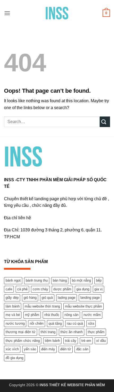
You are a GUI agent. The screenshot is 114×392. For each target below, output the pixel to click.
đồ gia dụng (14, 358)
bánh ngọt (13, 280)
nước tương (15, 323)
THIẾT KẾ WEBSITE (66, 385)
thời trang (48, 332)
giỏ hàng (30, 298)
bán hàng (60, 280)
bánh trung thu (37, 280)
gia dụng (82, 289)
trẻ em (86, 341)
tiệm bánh (52, 341)
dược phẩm (62, 289)
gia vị (98, 289)
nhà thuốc (51, 315)
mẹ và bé (13, 315)
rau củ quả (75, 323)
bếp (99, 280)
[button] (7, 13)
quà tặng (55, 323)
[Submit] (105, 121)
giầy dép (12, 298)
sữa (91, 323)
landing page (90, 298)
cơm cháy (40, 289)
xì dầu (101, 341)
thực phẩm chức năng (23, 341)
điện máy (48, 349)
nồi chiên (36, 323)
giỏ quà (47, 298)
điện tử (65, 349)
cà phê (22, 289)
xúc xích (12, 349)
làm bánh (13, 306)
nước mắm (92, 315)
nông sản (71, 315)
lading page (66, 298)
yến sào (30, 349)
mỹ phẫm (32, 315)
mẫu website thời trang (42, 306)
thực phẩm (96, 332)
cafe (9, 289)
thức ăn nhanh (71, 332)
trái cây (70, 341)
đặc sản (82, 349)
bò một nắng (81, 280)
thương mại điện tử (21, 332)
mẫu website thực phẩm (83, 306)
